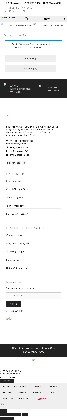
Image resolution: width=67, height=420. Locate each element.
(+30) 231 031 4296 (19, 147)
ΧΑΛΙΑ (51, 392)
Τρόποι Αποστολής (15, 206)
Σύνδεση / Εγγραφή (18, 11)
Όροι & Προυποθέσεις (18, 189)
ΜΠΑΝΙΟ (53, 386)
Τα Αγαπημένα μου (15, 252)
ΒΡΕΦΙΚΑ (37, 392)
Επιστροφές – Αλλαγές (17, 214)
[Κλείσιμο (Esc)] (25, 414)
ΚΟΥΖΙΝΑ (7, 392)
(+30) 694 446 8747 (19, 151)
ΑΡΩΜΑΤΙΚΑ (8, 399)
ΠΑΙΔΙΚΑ (22, 392)
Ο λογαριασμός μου (16, 235)
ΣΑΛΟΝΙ (38, 386)
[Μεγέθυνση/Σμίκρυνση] (3, 414)
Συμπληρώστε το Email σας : (20, 288)
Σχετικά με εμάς (14, 181)
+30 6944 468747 (53, 3)
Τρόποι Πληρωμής (15, 198)
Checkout (7, 381)
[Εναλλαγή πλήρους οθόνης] (10, 414)
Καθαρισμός (30, 68)
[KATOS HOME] (9, 17)
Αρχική (6, 386)
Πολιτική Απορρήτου (17, 268)
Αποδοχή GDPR (16, 311)
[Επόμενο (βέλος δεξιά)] (10, 418)
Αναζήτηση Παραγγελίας (20, 8)
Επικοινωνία (12, 260)
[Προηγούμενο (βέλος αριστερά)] (3, 418)
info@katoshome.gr (19, 155)
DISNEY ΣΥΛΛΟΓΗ (25, 399)
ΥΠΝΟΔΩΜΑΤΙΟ (20, 386)
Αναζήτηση (30, 58)
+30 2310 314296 (33, 3)
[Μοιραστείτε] (17, 414)
